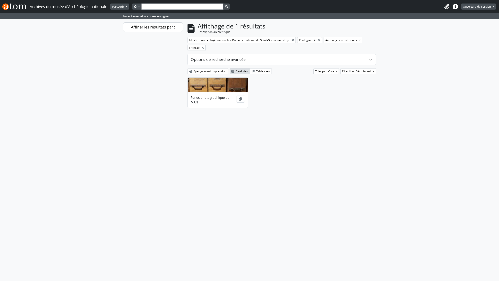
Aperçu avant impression (209, 71)
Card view (242, 71)
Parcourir (118, 6)
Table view (262, 71)
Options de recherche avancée (218, 59)
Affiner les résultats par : (153, 27)
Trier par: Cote (325, 71)
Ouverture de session (477, 6)
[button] (446, 6)
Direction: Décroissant (357, 71)
